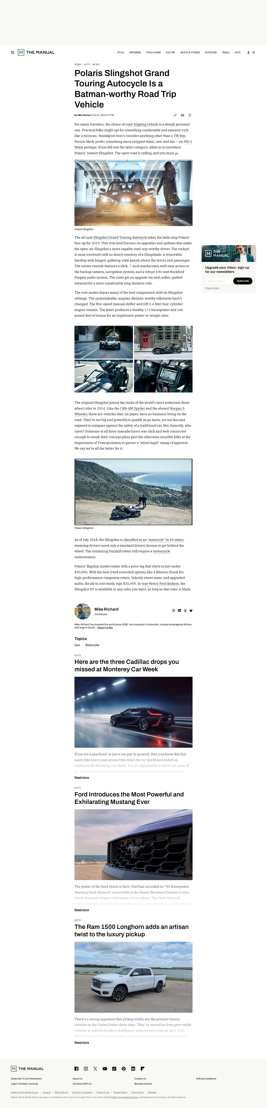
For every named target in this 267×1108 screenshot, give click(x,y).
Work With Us (61, 1092)
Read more (81, 777)
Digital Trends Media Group (24, 1092)
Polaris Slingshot (83, 229)
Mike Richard (84, 115)
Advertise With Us (82, 1083)
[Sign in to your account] (248, 52)
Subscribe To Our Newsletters (26, 1078)
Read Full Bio (105, 627)
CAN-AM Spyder (132, 408)
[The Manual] (36, 52)
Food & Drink (153, 52)
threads (185, 610)
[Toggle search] (253, 52)
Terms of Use (102, 1092)
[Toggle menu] (12, 52)
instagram (173, 610)
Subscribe (243, 281)
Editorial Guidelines (206, 1078)
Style (121, 52)
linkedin (179, 610)
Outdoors (211, 52)
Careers (46, 1092)
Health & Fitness (190, 52)
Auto (237, 52)
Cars (77, 645)
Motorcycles (92, 645)
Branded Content (143, 1083)
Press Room (138, 1092)
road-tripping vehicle (141, 124)
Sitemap (152, 1092)
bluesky (191, 610)
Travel (226, 52)
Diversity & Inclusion (82, 1092)
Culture (170, 52)
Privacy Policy (212, 288)
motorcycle (161, 551)
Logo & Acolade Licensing (24, 1083)
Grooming (135, 52)
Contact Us (140, 1078)
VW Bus (179, 136)
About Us (77, 1078)
